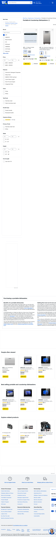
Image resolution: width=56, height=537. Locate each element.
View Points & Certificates (23, 511)
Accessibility (3, 529)
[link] (24, 370)
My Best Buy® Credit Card (6, 509)
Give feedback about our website (20, 525)
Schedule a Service (22, 495)
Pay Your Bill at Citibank (6, 511)
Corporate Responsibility (39, 513)
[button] (37, 2)
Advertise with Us (37, 493)
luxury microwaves (41, 314)
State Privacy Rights (23, 530)
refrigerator (12, 316)
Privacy (13, 529)
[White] (25, 52)
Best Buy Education (38, 499)
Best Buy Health (37, 497)
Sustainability (37, 516)
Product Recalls (4, 499)
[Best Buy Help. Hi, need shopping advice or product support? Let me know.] (52, 531)
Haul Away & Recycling (22, 501)
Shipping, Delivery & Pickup (7, 493)
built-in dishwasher (28, 308)
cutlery (38, 320)
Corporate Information (39, 509)
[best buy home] (4, 2)
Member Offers (21, 513)
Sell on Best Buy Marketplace (40, 491)
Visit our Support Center (23, 491)
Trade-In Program (5, 501)
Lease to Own (4, 513)
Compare (36, 63)
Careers (35, 511)
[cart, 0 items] (52, 2)
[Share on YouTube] (52, 511)
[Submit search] (31, 2)
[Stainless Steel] (41, 53)
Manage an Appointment (23, 497)
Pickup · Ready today (10, 22)
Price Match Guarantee (6, 497)
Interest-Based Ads (18, 530)
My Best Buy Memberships (23, 509)
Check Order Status (5, 491)
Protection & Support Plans (23, 499)
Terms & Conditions (9, 530)
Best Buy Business (38, 501)
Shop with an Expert (22, 493)
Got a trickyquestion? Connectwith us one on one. (42, 531)
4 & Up (13, 119)
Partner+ (36, 504)
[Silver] (29, 52)
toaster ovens (10, 324)
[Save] (36, 30)
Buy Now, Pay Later (5, 516)
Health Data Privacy (28, 530)
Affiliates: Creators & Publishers (40, 495)
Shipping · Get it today (10, 24)
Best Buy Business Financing (7, 518)
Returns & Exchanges (5, 495)
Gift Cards (3, 504)
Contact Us (20, 504)
